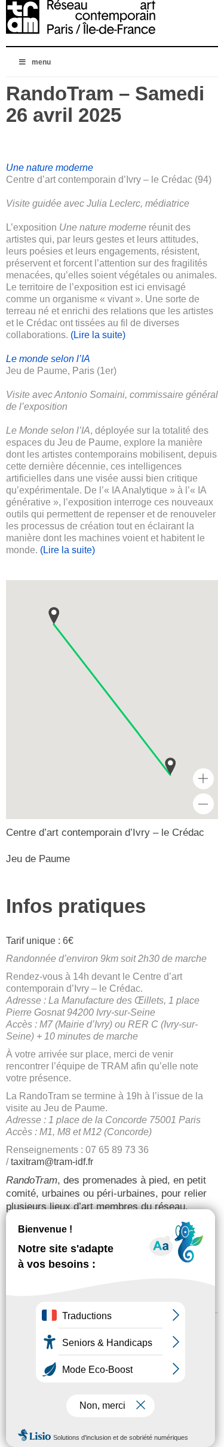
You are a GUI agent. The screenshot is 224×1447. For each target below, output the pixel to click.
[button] (170, 766)
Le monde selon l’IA (48, 359)
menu (41, 62)
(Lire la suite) (97, 335)
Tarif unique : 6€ (41, 941)
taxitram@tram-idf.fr (52, 1162)
